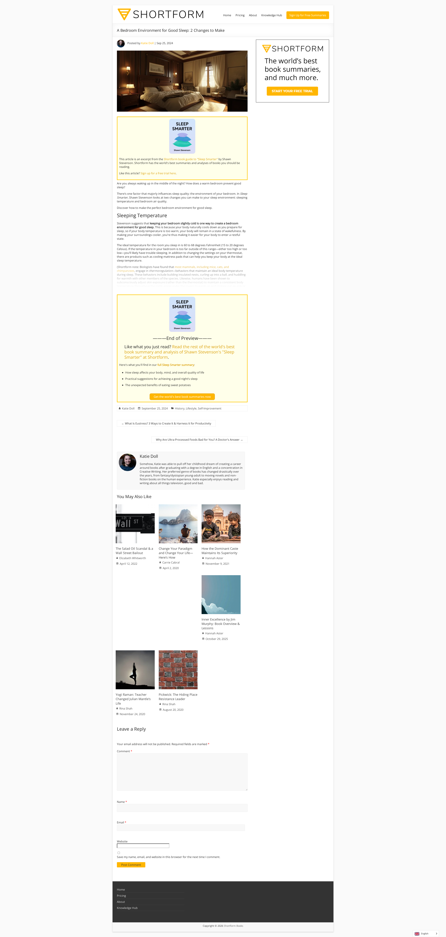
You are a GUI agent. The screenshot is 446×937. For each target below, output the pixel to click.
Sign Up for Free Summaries (307, 15)
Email (121, 822)
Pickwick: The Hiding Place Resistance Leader (178, 696)
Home (227, 15)
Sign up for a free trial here (158, 173)
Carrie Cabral (171, 562)
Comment (124, 751)
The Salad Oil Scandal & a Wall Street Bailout (134, 550)
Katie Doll (147, 43)
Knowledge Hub (271, 15)
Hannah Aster (214, 558)
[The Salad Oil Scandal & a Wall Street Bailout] (135, 506)
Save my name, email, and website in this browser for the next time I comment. (168, 857)
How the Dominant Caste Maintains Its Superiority (220, 550)
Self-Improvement (209, 408)
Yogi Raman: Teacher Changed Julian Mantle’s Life (133, 698)
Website (122, 841)
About (253, 15)
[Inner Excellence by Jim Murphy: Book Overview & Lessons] (221, 577)
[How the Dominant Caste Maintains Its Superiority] (221, 506)
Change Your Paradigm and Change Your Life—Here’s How (176, 552)
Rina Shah (125, 708)
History (179, 408)
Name (122, 802)
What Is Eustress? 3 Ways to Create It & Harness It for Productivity (166, 423)
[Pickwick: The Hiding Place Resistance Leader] (178, 652)
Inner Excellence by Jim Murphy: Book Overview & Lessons (221, 623)
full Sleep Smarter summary (175, 365)
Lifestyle (191, 408)
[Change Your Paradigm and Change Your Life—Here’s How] (178, 506)
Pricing (240, 15)
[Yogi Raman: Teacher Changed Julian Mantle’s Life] (135, 652)
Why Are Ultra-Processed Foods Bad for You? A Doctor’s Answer (199, 440)
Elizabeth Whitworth (132, 558)
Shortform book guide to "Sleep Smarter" (191, 159)
